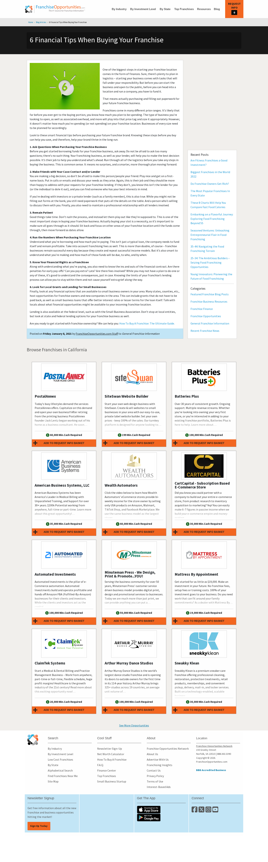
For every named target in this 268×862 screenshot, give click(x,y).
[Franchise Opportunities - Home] (55, 9)
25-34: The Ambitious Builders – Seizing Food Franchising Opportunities (210, 262)
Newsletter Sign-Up (109, 748)
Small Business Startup (111, 781)
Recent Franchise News (205, 331)
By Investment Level (143, 9)
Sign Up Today (39, 826)
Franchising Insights (159, 765)
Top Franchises (184, 9)
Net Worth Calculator (110, 754)
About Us (152, 754)
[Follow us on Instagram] (208, 811)
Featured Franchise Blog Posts (210, 294)
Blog (217, 9)
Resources (204, 9)
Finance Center (106, 770)
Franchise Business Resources (209, 301)
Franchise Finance (202, 309)
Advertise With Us (158, 759)
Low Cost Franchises (60, 759)
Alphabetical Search (60, 770)
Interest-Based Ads (159, 787)
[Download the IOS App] (161, 810)
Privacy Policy (155, 776)
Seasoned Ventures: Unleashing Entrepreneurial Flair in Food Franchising (210, 235)
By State (165, 9)
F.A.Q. (100, 765)
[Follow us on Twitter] (202, 811)
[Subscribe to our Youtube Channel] (215, 811)
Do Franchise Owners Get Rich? (210, 183)
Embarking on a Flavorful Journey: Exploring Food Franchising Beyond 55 (212, 218)
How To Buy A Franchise (112, 759)
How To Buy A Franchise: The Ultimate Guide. (147, 323)
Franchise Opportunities (206, 316)
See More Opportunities (134, 725)
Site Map (53, 781)
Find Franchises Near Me (63, 776)
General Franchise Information (210, 323)
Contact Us (154, 770)
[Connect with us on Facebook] (195, 811)
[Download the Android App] (161, 818)
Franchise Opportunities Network (168, 748)
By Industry (119, 9)
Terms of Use (155, 781)
